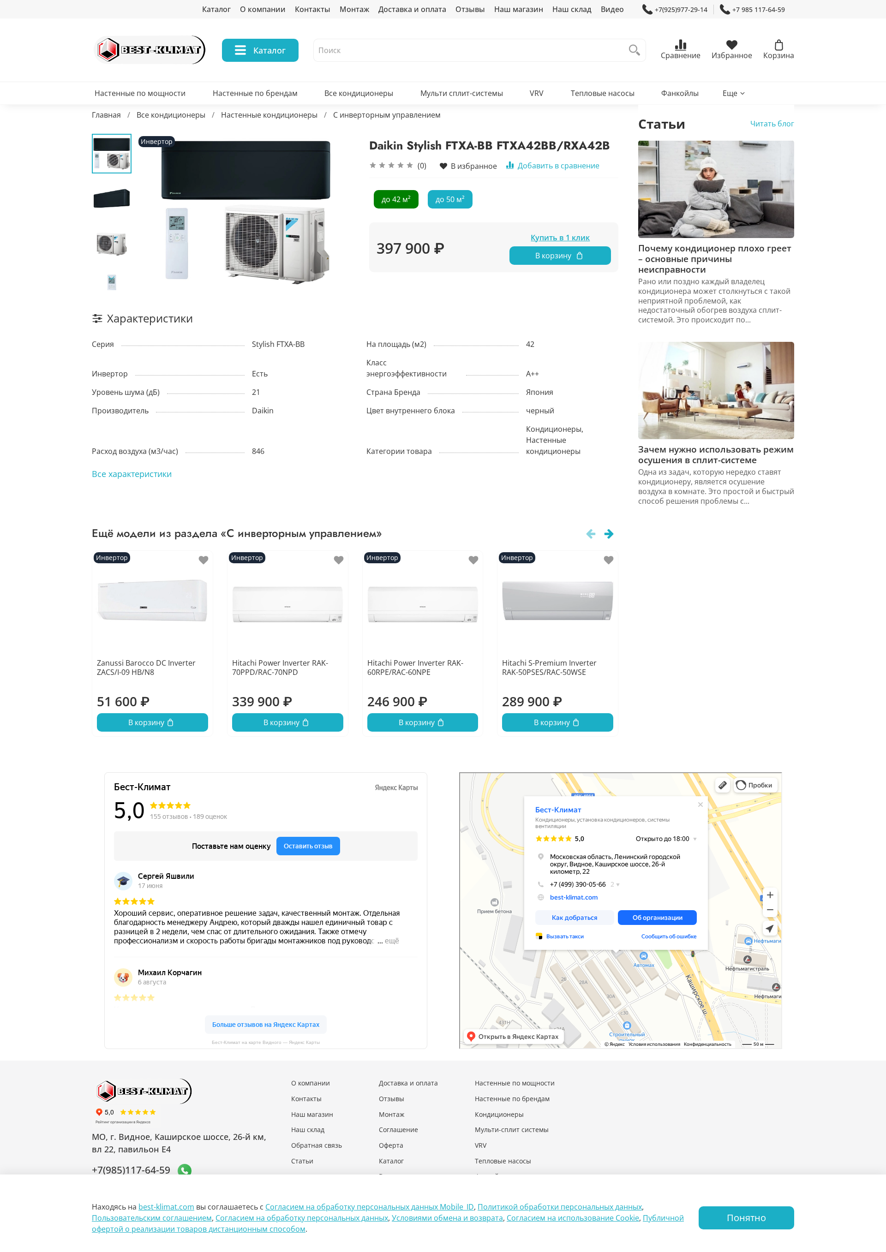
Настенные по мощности (140, 93)
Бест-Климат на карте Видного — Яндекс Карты (266, 1042)
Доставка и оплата (412, 9)
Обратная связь (316, 1145)
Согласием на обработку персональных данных (302, 1218)
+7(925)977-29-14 (681, 9)
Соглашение (398, 1129)
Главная (106, 115)
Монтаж (354, 9)
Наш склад (572, 9)
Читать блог (772, 123)
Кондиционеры (499, 1114)
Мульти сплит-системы (461, 93)
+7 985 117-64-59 (758, 9)
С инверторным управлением (387, 115)
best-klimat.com (166, 1207)
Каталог (216, 9)
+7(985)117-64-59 (131, 1169)
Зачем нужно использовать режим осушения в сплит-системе (716, 454)
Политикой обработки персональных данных (560, 1207)
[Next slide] (112, 278)
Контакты (312, 9)
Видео (612, 9)
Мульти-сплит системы (512, 1129)
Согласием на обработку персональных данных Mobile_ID (369, 1207)
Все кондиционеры (358, 93)
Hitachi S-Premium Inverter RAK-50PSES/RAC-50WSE (549, 667)
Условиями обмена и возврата (447, 1218)
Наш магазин (518, 9)
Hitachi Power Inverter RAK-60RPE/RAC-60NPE (415, 667)
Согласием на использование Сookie (573, 1218)
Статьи (302, 1161)
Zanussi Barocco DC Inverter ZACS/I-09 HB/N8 (146, 667)
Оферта (391, 1145)
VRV (537, 93)
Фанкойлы (680, 93)
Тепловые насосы (603, 93)
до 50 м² (450, 199)
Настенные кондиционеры (269, 115)
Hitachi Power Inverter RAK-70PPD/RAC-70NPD (280, 667)
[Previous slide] (155, 212)
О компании (263, 9)
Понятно (746, 1217)
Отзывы (470, 9)
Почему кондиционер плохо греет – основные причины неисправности (714, 258)
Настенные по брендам (255, 93)
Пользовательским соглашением (152, 1218)
